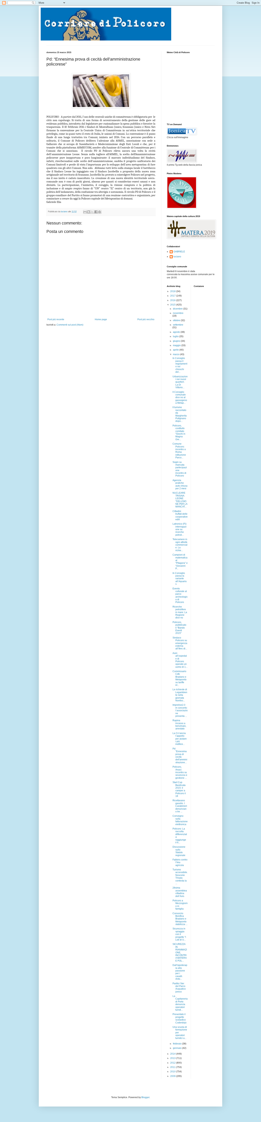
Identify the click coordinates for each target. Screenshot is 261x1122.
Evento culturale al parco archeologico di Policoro (180, 595)
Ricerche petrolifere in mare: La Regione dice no (180, 612)
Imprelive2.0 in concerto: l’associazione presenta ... (180, 710)
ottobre (177, 320)
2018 (173, 291)
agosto (177, 332)
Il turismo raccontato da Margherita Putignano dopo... (180, 414)
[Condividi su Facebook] (96, 212)
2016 (173, 300)
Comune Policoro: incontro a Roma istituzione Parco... (179, 450)
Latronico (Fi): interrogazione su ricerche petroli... (180, 529)
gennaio (177, 1048)
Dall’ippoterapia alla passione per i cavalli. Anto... (180, 972)
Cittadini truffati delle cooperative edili (180, 515)
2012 (173, 1062)
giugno (177, 341)
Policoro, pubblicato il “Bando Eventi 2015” (179, 628)
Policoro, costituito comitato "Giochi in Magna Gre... (179, 432)
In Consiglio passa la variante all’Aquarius (180, 579)
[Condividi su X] (92, 212)
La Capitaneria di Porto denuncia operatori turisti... (180, 1003)
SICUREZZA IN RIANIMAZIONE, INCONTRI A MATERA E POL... (180, 952)
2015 (173, 304)
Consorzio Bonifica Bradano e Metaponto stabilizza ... (180, 919)
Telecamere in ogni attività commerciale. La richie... (180, 545)
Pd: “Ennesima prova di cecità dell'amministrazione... (180, 755)
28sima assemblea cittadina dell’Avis (180, 891)
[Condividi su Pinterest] (99, 212)
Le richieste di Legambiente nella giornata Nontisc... (180, 695)
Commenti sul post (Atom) (70, 324)
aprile (176, 349)
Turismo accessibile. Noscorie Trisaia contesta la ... (180, 876)
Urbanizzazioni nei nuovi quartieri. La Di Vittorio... (180, 382)
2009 (173, 1076)
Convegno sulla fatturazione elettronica (180, 820)
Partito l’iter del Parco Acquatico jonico (179, 987)
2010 (173, 1071)
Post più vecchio (145, 319)
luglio (176, 336)
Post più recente (55, 319)
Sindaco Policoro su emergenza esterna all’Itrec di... (180, 643)
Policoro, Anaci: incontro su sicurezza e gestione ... (180, 772)
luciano (177, 256)
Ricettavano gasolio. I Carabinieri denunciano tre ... (180, 806)
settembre (178, 324)
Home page (101, 319)
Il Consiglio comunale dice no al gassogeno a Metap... (180, 397)
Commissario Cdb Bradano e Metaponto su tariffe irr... (179, 678)
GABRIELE (179, 251)
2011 (173, 1067)
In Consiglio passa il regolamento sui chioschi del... (180, 365)
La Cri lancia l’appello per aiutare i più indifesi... (180, 739)
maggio (177, 345)
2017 (173, 295)
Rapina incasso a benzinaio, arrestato (179, 724)
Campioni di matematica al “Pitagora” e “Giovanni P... (180, 561)
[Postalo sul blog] (89, 212)
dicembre (178, 308)
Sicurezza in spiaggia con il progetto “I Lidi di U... (179, 934)
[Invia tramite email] (85, 212)
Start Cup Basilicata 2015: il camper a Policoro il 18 (179, 789)
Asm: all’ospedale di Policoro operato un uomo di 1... (180, 660)
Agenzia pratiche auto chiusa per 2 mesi (180, 484)
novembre (178, 313)
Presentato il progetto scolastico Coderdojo (179, 1018)
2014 (173, 1053)
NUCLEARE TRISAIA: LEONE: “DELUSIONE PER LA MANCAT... (180, 500)
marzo (176, 354)
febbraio (177, 1043)
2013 (173, 1058)
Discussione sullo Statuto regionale (179, 851)
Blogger (145, 1097)
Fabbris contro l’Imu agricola (180, 862)
